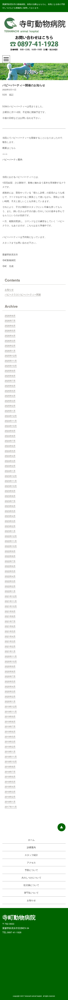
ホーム (31, 839)
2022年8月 (10, 556)
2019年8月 (10, 721)
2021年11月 (11, 601)
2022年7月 (10, 561)
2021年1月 (10, 651)
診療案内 (31, 847)
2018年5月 (10, 781)
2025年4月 (10, 395)
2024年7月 (10, 440)
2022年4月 (10, 576)
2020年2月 (10, 696)
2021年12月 (11, 596)
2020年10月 (11, 661)
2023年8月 (10, 496)
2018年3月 (10, 791)
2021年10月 (11, 606)
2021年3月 (10, 641)
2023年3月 (10, 521)
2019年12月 (11, 706)
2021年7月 (10, 621)
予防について (31, 870)
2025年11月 (11, 360)
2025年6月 (10, 385)
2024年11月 (11, 420)
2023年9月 (10, 490)
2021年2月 (10, 646)
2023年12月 (11, 476)
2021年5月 (10, 631)
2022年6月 (10, 566)
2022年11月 (11, 541)
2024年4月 (10, 455)
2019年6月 (10, 731)
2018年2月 (10, 796)
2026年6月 (10, 325)
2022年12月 (11, 536)
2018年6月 (10, 776)
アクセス (31, 862)
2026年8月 (10, 315)
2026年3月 (10, 340)
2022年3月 (10, 581)
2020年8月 (10, 671)
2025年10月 (11, 365)
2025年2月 (10, 405)
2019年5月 (10, 736)
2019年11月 (11, 711)
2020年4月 (10, 686)
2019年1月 (10, 751)
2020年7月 (10, 676)
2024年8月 (10, 435)
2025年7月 (10, 380)
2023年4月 (10, 516)
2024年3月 (10, 460)
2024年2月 (10, 465)
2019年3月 (10, 741)
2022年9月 (10, 551)
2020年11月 (11, 656)
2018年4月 (10, 786)
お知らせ (9, 289)
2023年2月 (10, 526)
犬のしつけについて (31, 877)
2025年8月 (10, 375)
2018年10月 (11, 761)
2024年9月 (10, 430)
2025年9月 (10, 370)
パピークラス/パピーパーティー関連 (23, 294)
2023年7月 (10, 501)
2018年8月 (10, 766)
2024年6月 (10, 445)
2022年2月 (10, 586)
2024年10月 (11, 425)
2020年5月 (10, 681)
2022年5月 (10, 571)
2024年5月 (10, 450)
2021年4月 (10, 636)
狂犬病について (31, 885)
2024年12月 (11, 415)
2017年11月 (11, 806)
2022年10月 (11, 546)
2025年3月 (10, 400)
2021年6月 (10, 626)
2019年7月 (10, 726)
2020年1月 (10, 701)
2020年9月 (10, 666)
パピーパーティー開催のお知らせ (23, 85)
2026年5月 (10, 330)
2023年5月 (10, 511)
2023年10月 (11, 486)
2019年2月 (10, 746)
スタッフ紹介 (31, 854)
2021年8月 (10, 616)
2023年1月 (10, 531)
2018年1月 (10, 801)
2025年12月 (11, 355)
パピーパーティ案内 (12, 159)
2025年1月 (10, 410)
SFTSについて (31, 892)
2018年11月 (11, 756)
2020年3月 (10, 691)
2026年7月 (10, 320)
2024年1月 (10, 470)
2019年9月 (10, 716)
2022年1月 (10, 591)
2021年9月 (10, 611)
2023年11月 (11, 480)
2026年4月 (10, 335)
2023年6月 (10, 506)
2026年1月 (10, 350)
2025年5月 (10, 390)
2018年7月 (10, 771)
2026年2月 (10, 345)
